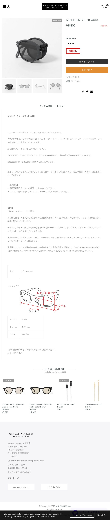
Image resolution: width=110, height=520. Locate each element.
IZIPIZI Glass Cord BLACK (65, 405)
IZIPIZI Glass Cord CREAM (93, 405)
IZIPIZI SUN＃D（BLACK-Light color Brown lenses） (13, 407)
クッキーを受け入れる (82, 515)
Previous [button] (7, 49)
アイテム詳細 (46, 106)
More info (101, 515)
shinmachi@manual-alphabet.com (27, 460)
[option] (32, 48)
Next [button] (53, 49)
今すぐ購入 (87, 70)
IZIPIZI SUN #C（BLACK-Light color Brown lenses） (41, 407)
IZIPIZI (77, 77)
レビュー (61, 106)
